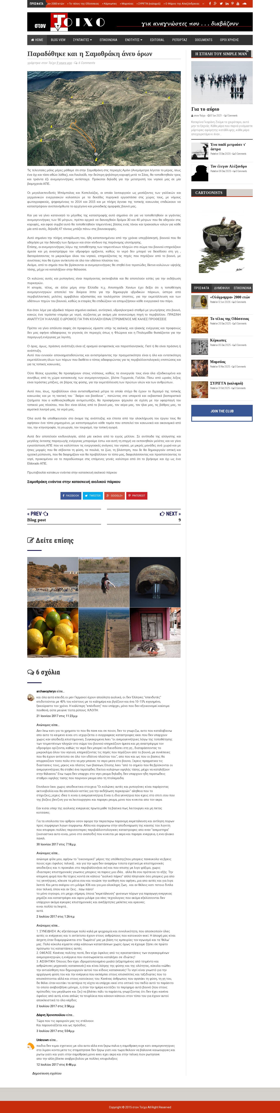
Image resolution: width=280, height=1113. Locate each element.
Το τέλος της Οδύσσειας (83, 3)
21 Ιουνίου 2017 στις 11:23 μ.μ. (57, 716)
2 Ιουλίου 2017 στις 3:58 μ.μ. (55, 1006)
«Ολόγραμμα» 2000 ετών (48, 3)
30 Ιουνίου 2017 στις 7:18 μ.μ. (56, 844)
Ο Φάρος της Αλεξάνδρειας (181, 3)
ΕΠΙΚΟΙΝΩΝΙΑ (108, 40)
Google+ (116, 495)
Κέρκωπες (109, 3)
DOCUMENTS (203, 40)
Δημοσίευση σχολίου (46, 1073)
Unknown (43, 1040)
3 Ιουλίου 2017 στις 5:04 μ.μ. (55, 1031)
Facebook (72, 495)
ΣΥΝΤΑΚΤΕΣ (81, 40)
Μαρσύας (126, 3)
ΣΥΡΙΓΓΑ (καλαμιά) (148, 3)
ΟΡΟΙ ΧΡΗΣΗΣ (229, 40)
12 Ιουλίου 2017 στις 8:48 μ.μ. (56, 1064)
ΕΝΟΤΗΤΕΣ (132, 40)
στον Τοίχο (140, 1107)
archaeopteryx (46, 691)
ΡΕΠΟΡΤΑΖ (179, 40)
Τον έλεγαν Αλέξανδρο (229, 166)
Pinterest (138, 495)
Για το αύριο (205, 109)
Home (38, 40)
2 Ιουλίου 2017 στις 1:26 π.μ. (55, 916)
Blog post (36, 519)
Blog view (58, 40)
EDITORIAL (157, 40)
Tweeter (95, 495)
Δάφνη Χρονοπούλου (51, 1015)
